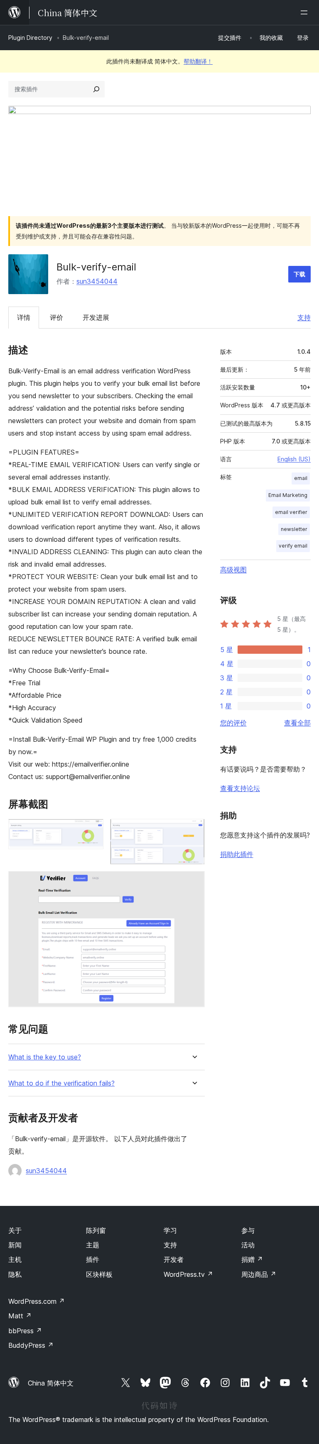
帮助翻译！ (198, 61)
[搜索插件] (96, 89)
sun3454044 (97, 281)
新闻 (15, 1245)
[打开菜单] (305, 12)
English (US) (294, 459)
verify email (293, 546)
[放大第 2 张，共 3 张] (193, 830)
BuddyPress (31, 1345)
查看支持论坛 (240, 788)
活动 (248, 1245)
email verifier (291, 512)
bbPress (25, 1331)
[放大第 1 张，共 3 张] (92, 830)
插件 (92, 1259)
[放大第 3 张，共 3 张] (193, 882)
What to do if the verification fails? (61, 1083)
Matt (20, 1316)
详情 (23, 317)
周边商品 (258, 1274)
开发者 (174, 1259)
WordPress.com (36, 1301)
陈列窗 (96, 1230)
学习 (170, 1230)
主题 (92, 1245)
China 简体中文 (51, 1383)
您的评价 (233, 722)
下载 (299, 274)
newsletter (294, 529)
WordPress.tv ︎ (188, 1274)
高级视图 (233, 569)
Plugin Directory (30, 37)
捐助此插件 (236, 854)
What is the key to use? (44, 1057)
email (300, 478)
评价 (56, 317)
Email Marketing (287, 495)
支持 (304, 317)
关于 (15, 1230)
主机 (15, 1259)
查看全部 (297, 722)
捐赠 (252, 1259)
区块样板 (99, 1274)
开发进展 (96, 317)
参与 (248, 1230)
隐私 (15, 1274)
